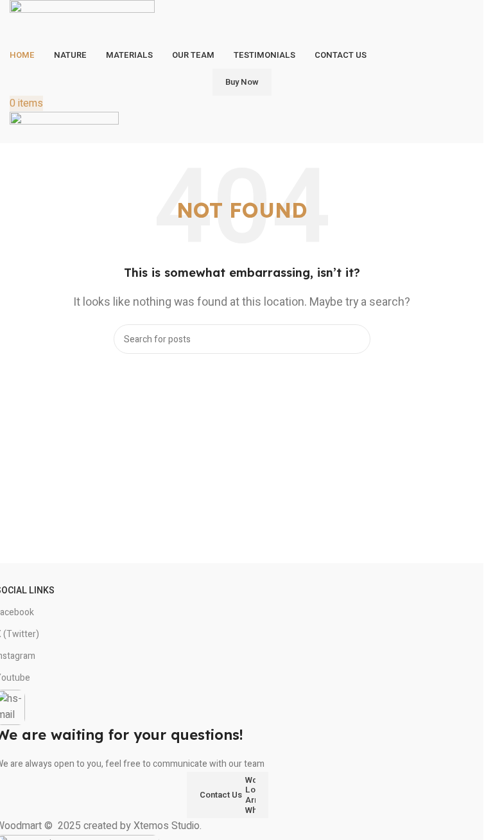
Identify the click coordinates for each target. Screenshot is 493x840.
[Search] (355, 339)
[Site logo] (82, 20)
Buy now (242, 82)
